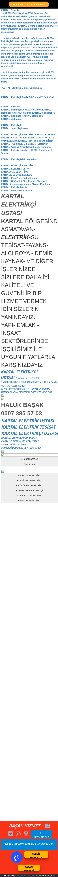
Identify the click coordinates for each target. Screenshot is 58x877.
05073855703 (31, 459)
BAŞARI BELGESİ (29, 868)
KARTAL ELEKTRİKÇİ (30, 475)
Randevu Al (29, 464)
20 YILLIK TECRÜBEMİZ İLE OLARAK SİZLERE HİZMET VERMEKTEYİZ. (29, 382)
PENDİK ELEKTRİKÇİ (30, 500)
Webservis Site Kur (26, 875)
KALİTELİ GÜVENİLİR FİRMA (30, 4)
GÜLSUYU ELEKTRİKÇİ (30, 495)
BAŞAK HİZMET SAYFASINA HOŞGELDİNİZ (29, 844)
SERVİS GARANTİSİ (36, 855)
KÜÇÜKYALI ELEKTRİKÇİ (30, 485)
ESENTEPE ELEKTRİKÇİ (30, 490)
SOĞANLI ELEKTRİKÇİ (30, 480)
